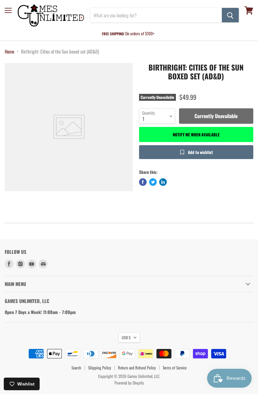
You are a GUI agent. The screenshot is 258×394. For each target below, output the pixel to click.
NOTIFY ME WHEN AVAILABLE (196, 134)
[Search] (230, 15)
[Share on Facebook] (143, 182)
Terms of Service (175, 367)
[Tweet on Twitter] (153, 182)
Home (9, 51)
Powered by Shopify (129, 383)
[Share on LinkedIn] (163, 182)
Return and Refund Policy (137, 367)
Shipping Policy (99, 367)
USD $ (126, 337)
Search (76, 367)
